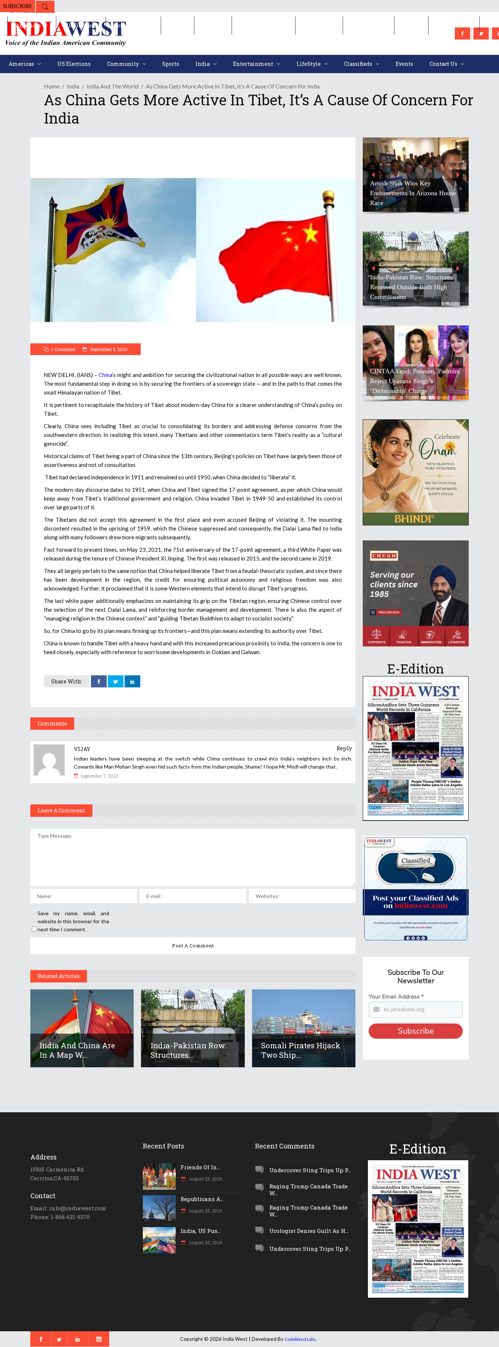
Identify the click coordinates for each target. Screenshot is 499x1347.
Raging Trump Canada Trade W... (308, 1189)
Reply (344, 748)
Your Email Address (396, 997)
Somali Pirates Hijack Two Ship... (300, 1050)
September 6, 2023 (108, 349)
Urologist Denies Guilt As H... (308, 1230)
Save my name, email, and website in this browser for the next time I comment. (73, 921)
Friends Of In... (200, 1167)
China (105, 374)
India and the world (112, 86)
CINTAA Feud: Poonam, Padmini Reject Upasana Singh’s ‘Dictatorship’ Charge (415, 381)
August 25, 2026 (205, 1179)
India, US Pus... (200, 1230)
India (73, 86)
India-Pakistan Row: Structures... (188, 1050)
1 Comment (63, 349)
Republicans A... (202, 1199)
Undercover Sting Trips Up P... (310, 1170)
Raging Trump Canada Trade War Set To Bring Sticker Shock (415, 198)
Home (52, 86)
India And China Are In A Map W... (77, 1050)
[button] (416, 174)
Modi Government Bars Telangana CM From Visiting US (414, 292)
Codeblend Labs (300, 1339)
